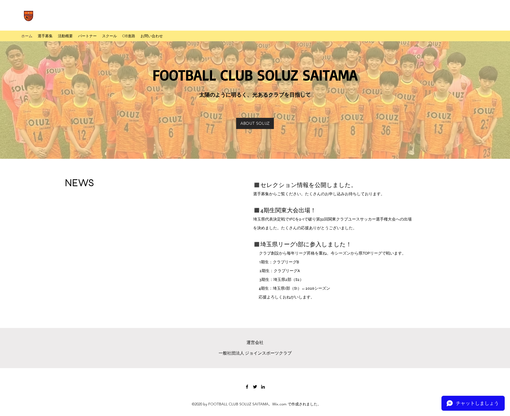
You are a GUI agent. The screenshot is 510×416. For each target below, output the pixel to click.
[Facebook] (247, 386)
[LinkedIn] (263, 386)
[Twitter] (255, 386)
